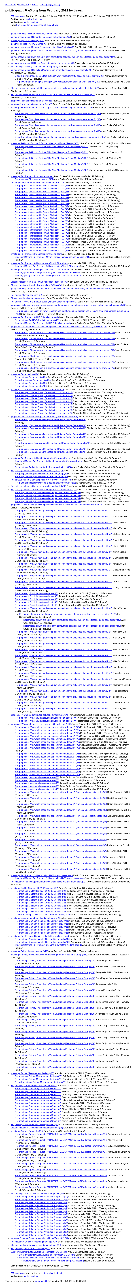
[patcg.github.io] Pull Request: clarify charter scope (34, 34)
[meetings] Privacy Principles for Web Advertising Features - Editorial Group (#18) (49, 955)
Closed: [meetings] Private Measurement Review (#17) (40, 1082)
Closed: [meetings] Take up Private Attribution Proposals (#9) (39, 282)
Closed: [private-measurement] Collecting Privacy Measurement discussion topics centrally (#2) (59, 76)
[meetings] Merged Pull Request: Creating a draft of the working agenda (48, 945)
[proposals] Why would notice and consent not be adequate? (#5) (41, 724)
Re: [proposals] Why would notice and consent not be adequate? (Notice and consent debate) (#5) (61, 792)
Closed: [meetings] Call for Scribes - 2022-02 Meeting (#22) (43, 914)
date (36, 19)
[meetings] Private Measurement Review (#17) (32, 1073)
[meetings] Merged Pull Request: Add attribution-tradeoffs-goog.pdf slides (49, 461)
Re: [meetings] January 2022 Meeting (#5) (30, 1248)
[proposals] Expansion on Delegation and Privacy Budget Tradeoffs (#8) (44, 416)
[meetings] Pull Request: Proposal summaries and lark (36, 254)
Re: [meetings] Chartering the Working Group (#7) (34, 1085)
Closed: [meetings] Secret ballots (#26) (33, 380)
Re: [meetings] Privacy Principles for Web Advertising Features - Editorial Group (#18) (55, 961)
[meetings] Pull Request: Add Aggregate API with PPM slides (39, 263)
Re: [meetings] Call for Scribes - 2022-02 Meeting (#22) (41, 891)
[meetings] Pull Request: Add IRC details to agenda (35, 317)
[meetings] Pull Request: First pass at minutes (32, 176)
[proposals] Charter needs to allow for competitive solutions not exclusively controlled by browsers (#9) (59, 326)
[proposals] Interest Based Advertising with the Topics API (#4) (40, 1238)
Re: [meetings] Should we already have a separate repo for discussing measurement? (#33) (58, 113)
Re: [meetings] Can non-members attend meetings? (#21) (42, 921)
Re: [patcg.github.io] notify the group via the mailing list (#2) (38, 486)
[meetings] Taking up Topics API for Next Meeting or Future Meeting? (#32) (45, 143)
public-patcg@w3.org (50, 4)
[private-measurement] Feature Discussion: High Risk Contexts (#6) (42, 47)
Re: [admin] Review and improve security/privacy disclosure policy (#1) (44, 302)
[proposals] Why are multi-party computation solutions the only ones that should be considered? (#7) (57, 505)
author (29, 19)
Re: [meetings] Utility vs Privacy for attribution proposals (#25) (44, 392)
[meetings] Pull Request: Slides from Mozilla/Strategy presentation (42, 875)
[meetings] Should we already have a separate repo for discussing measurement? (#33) (52, 107)
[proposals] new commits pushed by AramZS (31, 101)
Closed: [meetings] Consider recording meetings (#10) (36, 1245)
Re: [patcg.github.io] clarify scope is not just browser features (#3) (41, 480)
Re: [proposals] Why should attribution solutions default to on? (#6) (46, 718)
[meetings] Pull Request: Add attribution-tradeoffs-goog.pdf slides (41, 458)
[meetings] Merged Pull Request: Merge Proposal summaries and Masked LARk (52, 257)
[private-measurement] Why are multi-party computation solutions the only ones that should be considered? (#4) (63, 57)
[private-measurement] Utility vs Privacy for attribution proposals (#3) (43, 63)
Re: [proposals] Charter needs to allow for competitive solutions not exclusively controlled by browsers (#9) (65, 332)
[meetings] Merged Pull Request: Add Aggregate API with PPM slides (47, 266)
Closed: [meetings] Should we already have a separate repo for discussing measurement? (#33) (60, 137)
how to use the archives (27, 25)
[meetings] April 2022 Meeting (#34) (27, 40)
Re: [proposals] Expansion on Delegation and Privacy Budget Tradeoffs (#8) (50, 419)
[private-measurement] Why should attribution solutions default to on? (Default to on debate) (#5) (56, 50)
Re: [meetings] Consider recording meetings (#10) (34, 1242)
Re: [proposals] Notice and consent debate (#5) (37, 777)
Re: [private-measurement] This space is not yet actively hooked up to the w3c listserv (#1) (53, 94)
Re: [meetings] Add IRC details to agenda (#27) (37, 320)
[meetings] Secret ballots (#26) (25, 374)
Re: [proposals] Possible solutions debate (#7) (36, 593)
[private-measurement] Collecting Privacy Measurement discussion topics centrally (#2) (51, 70)
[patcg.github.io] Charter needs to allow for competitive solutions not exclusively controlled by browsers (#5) (61, 289)
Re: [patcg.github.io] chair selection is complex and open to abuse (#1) (43, 489)
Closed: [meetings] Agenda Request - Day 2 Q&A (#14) (36, 285)
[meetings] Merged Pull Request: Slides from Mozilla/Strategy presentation (50, 878)
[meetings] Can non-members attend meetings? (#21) (36, 918)
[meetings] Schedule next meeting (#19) (29, 951)
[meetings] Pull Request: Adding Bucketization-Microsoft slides (40, 270)
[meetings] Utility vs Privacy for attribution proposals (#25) (37, 389)
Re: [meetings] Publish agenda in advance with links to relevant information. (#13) (49, 882)
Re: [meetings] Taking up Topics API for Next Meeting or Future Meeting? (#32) (51, 146)
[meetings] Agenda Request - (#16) (27, 1131)
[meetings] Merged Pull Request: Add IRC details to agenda (43, 323)
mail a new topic (31, 22)
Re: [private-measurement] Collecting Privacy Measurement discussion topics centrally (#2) (57, 82)
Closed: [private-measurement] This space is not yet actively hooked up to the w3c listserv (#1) (55, 88)
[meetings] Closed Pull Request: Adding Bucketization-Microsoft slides (48, 272)
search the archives (49, 25)
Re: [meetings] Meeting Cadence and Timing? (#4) (34, 66)
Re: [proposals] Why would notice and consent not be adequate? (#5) (47, 727)
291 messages (18, 16)
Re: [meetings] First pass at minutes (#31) (34, 179)
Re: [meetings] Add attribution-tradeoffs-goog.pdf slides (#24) (43, 467)
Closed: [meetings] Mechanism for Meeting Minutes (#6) (37, 1128)
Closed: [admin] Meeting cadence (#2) (28, 298)
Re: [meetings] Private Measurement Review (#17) (38, 1076)
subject (43, 19)
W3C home (10, 4)
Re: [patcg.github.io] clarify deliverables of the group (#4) (37, 470)
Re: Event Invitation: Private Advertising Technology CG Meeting (45, 1255)
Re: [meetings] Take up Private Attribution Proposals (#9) (37, 1193)
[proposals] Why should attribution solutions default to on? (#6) (40, 715)
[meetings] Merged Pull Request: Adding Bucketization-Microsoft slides (48, 275)
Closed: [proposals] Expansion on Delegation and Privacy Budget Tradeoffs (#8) (52, 443)
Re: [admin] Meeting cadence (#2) (26, 295)
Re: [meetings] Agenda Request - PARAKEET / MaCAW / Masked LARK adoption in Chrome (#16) (61, 1134)
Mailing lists (23, 4)
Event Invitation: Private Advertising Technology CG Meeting (39, 1252)
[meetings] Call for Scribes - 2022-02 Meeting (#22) (34, 888)
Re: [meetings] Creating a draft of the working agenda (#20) (42, 939)
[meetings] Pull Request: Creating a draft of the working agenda (40, 936)
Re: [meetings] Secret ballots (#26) (31, 377)
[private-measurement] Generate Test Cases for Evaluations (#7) (41, 37)
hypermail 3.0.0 (42, 1281)
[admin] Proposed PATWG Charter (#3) (29, 44)
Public (35, 4)
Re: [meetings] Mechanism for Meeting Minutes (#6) (35, 1124)
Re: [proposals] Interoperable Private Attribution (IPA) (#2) (37, 183)
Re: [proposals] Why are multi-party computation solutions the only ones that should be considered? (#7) (63, 511)
